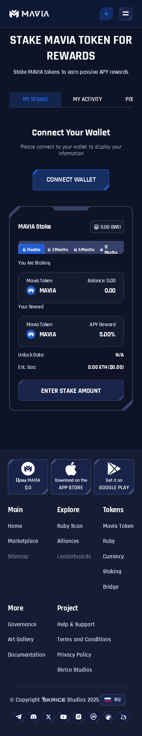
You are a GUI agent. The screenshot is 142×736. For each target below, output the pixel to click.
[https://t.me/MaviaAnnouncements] (18, 716)
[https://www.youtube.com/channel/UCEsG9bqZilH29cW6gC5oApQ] (63, 717)
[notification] (106, 14)
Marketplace (23, 541)
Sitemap (18, 556)
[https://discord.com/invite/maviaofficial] (33, 716)
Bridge (111, 587)
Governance (22, 624)
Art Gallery (21, 639)
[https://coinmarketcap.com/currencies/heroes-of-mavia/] (93, 716)
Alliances (68, 541)
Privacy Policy (74, 655)
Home (15, 526)
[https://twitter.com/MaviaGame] (48, 716)
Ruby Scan (70, 526)
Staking (112, 571)
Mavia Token (118, 526)
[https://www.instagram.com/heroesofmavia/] (78, 716)
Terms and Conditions (84, 639)
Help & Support (76, 624)
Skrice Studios (74, 670)
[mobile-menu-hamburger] (126, 14)
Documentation (26, 655)
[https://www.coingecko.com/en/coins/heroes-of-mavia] (108, 716)
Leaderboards (74, 556)
